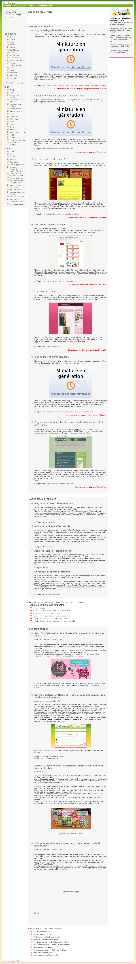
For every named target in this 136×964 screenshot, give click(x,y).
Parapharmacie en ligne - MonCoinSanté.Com (119, 51)
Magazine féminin (16, 60)
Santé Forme (14, 50)
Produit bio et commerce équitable (17, 200)
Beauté (12, 37)
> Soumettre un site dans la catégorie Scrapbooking (87, 217)
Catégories (10, 33)
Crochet (12, 93)
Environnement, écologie (15, 105)
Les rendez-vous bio (17, 204)
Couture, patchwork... (17, 165)
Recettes (45, 613)
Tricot (12, 90)
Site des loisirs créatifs (42, 934)
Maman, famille (15, 109)
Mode (12, 42)
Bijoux (12, 127)
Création (13, 70)
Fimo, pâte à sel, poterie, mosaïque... (17, 174)
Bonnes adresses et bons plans (17, 186)
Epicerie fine (49, 616)
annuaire (38, 752)
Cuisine (12, 40)
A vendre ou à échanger (15, 144)
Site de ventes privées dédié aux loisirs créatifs (51, 942)
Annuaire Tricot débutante (84, 412)
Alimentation (14, 55)
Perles (57, 594)
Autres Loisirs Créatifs (18, 132)
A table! (12, 135)
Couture (13, 124)
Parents (12, 45)
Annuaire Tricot (67, 149)
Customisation (15, 162)
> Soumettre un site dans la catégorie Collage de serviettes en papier (80, 89)
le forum (61, 756)
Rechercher (10, 12)
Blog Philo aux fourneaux (74, 602)
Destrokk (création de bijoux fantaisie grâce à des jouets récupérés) (121, 30)
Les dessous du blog (17, 140)
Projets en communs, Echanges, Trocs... (17, 182)
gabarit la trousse (100, 775)
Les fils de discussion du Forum (45, 928)
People (12, 47)
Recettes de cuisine (17, 197)
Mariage (50, 619)
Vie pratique (14, 78)
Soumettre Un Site (45, 5)
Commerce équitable (68, 621)
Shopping (13, 75)
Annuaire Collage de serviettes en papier (91, 85)
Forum (23, 5)
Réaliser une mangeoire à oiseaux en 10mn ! (50, 950)
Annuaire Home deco (70, 281)
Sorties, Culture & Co (17, 111)
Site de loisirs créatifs (41, 932)
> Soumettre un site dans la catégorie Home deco (88, 285)
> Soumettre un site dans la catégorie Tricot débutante (86, 415)
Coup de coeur (15, 117)
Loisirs (12, 53)
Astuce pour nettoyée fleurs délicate (47, 955)
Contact (32, 5)
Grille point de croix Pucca (43, 953)
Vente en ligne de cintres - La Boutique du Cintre (121, 23)
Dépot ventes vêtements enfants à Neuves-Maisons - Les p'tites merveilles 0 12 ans (120, 38)
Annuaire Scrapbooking (70, 214)
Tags (36, 82)
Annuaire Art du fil (68, 85)
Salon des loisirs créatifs (46, 602)
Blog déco (60, 602)
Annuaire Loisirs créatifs (52, 85)
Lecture (12, 137)
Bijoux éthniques (53, 621)
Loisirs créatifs (15, 58)
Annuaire (7, 5)
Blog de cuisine (55, 613)
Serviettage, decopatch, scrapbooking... (15, 169)
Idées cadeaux (15, 73)
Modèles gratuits (16, 178)
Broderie (13, 130)
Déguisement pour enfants (43, 947)
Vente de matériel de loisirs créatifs (59, 611)
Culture (12, 68)
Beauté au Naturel (16, 190)
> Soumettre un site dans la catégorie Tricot (90, 152)
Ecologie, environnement (15, 64)
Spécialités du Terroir (63, 616)
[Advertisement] (14, 26)
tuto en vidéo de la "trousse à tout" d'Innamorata (74, 775)
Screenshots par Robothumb (13, 961)
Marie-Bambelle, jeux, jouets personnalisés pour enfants (121, 46)
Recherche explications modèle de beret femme (51, 945)
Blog (16, 5)
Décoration (14, 119)
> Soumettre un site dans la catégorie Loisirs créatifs (87, 350)
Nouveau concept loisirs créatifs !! (46, 939)
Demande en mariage (62, 619)
